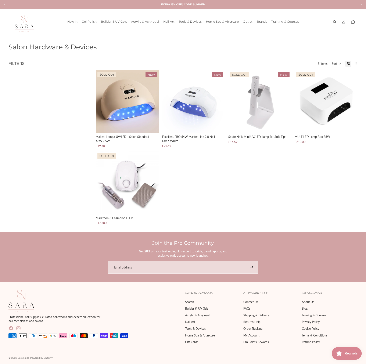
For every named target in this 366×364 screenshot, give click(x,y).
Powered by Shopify (41, 357)
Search (189, 302)
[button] (336, 63)
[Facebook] (11, 328)
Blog (305, 308)
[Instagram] (18, 328)
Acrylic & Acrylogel (197, 315)
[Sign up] (251, 267)
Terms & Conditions (314, 335)
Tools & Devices (195, 328)
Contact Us (250, 302)
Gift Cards (191, 342)
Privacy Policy (311, 322)
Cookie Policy (310, 328)
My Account (251, 335)
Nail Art (190, 322)
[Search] (334, 21)
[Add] (218, 126)
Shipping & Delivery (256, 315)
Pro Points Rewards (256, 342)
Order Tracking (252, 328)
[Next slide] (152, 101)
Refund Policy (311, 342)
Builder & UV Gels (196, 308)
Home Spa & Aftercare (200, 335)
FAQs (246, 308)
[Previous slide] (102, 101)
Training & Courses (314, 315)
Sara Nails (23, 357)
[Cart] (353, 21)
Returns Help (252, 322)
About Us (308, 302)
